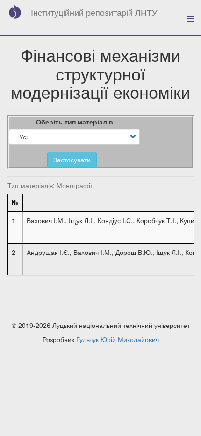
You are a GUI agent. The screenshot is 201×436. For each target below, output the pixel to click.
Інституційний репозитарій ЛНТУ (94, 12)
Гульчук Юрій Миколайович (117, 339)
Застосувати (72, 159)
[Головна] (14, 11)
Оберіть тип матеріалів (74, 121)
